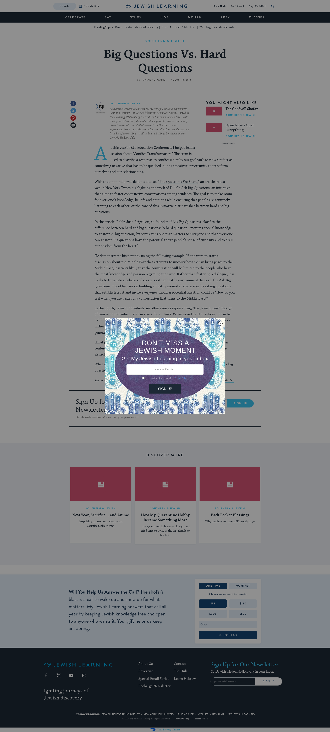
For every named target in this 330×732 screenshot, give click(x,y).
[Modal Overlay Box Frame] (165, 366)
